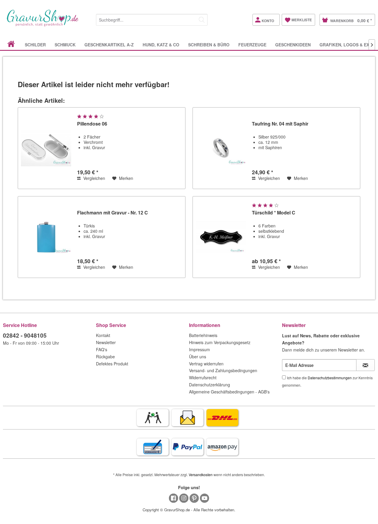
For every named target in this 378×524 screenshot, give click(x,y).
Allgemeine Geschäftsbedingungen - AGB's (229, 392)
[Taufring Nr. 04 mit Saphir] (221, 148)
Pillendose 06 (92, 124)
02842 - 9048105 (25, 335)
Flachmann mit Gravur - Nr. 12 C (112, 213)
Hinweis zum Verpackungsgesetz (219, 342)
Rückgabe (105, 356)
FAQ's (101, 349)
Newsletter (106, 342)
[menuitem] (152, 19)
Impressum (199, 349)
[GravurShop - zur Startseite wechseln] (43, 24)
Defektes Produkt (112, 364)
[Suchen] (202, 20)
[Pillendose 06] (46, 148)
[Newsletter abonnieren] (365, 365)
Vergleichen (93, 178)
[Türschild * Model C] (221, 237)
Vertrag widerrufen (206, 364)
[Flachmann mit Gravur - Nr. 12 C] (46, 237)
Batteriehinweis (203, 335)
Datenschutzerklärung (209, 385)
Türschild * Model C (273, 213)
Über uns (197, 356)
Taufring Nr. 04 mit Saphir (280, 124)
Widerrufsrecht (202, 377)
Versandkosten (201, 474)
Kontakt (103, 335)
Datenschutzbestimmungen (330, 377)
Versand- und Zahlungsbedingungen (223, 370)
